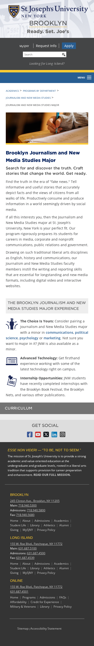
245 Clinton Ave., (35, 501)
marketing (52, 338)
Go (62, 54)
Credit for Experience (45, 602)
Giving (14, 530)
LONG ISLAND (21, 538)
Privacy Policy (46, 530)
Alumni (64, 525)
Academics (12, 90)
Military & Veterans (23, 606)
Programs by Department (39, 90)
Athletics (49, 525)
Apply (69, 45)
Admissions (42, 521)
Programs (29, 597)
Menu (81, 77)
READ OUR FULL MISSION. (52, 475)
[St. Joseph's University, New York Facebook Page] (30, 436)
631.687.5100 (27, 548)
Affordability (18, 602)
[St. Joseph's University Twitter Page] (46, 436)
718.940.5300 (27, 505)
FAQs (62, 597)
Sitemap (22, 628)
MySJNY (24, 46)
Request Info (46, 45)
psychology (29, 338)
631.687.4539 (25, 558)
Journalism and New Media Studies (28, 97)
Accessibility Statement (45, 628)
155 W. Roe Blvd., (36, 544)
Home (14, 521)
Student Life (18, 525)
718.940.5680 (25, 515)
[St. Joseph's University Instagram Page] (62, 436)
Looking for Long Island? (47, 63)
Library (35, 525)
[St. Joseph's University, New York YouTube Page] (38, 436)
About (26, 521)
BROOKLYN (48, 23)
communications (59, 332)
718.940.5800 (36, 510)
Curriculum (19, 408)
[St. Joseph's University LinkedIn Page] (54, 436)
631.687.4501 (19, 592)
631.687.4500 (36, 553)
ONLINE (16, 581)
